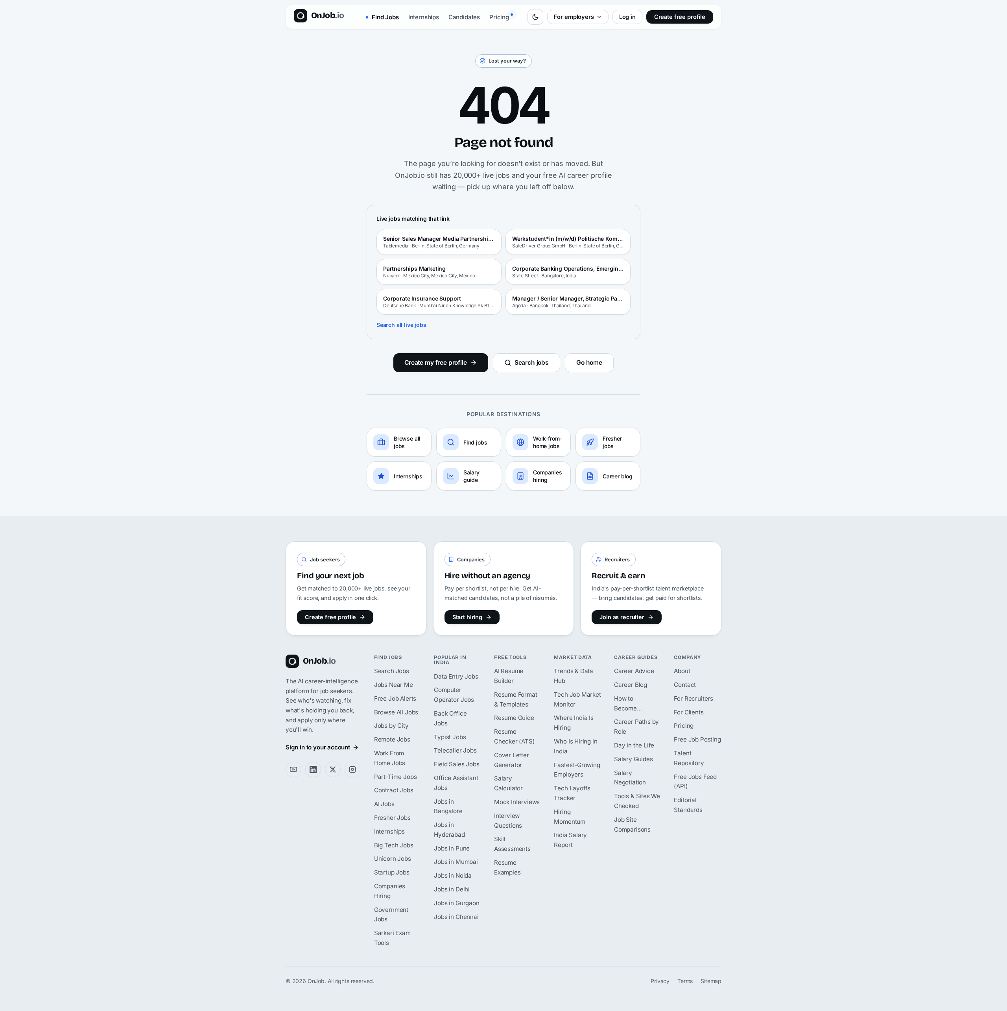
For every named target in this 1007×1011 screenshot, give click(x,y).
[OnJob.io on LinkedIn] (313, 769)
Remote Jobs (392, 739)
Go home (589, 362)
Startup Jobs (391, 872)
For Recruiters (693, 698)
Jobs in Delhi (452, 889)
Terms (685, 981)
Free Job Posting (697, 739)
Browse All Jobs (396, 712)
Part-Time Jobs (395, 776)
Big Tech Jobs (393, 845)
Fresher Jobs (392, 817)
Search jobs (532, 362)
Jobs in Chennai (456, 917)
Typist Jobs (450, 737)
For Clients (688, 712)
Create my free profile (435, 362)
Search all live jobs (401, 324)
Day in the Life (634, 745)
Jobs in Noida (453, 875)
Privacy (660, 981)
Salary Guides (633, 759)
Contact (685, 684)
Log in (627, 16)
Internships (423, 17)
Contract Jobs (393, 790)
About (682, 671)
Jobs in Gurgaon (456, 903)
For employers (574, 16)
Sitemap (711, 981)
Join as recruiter (621, 617)
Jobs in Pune (452, 848)
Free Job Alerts (395, 698)
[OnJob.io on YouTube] (293, 769)
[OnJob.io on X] (333, 769)
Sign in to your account (318, 747)
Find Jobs (385, 17)
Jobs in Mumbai (456, 861)
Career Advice (634, 671)
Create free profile (679, 16)
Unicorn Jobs (392, 858)
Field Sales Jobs (456, 764)
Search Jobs (391, 671)
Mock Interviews (517, 802)
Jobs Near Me (393, 684)
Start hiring (467, 617)
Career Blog (630, 684)
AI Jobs (384, 804)
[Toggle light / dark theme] (535, 17)
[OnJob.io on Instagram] (352, 769)
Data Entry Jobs (456, 676)
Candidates (464, 17)
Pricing (499, 17)
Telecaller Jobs (455, 750)
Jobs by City (391, 725)
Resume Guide (514, 717)
